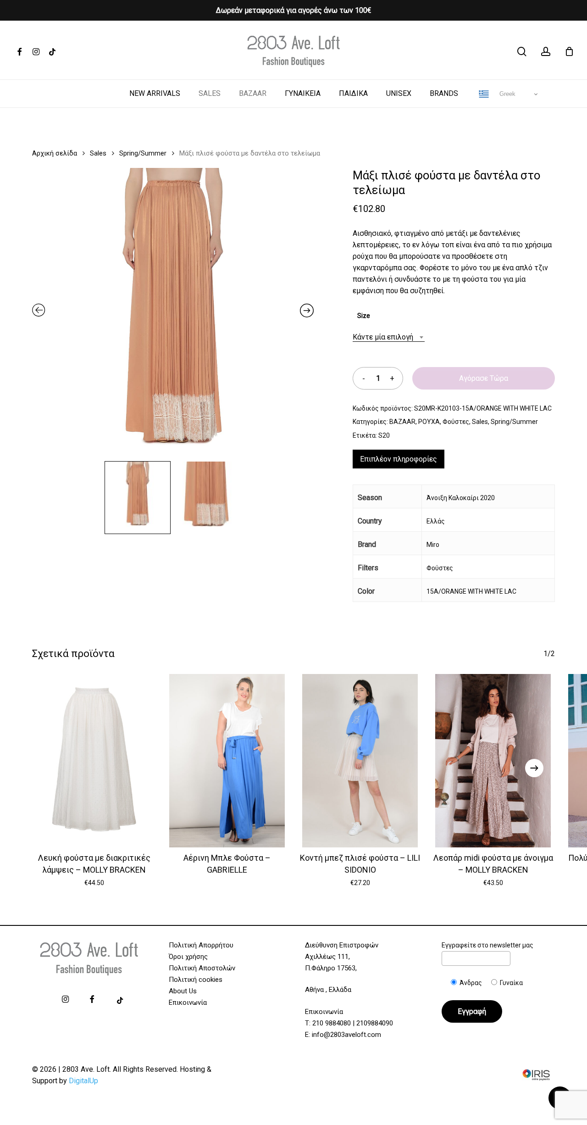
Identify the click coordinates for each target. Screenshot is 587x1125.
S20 (384, 435)
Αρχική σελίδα (54, 153)
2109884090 (374, 1023)
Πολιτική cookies (195, 979)
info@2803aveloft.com (346, 1034)
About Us (183, 991)
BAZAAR (402, 421)
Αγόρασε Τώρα (483, 378)
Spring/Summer (142, 153)
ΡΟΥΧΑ (429, 421)
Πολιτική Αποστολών (202, 968)
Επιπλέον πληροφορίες (398, 459)
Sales (98, 153)
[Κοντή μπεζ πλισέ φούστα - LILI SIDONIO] (360, 760)
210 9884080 (331, 1023)
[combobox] (389, 337)
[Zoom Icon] (173, 312)
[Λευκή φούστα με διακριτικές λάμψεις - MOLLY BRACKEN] (94, 760)
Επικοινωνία (188, 1002)
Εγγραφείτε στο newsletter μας (487, 945)
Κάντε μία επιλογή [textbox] (383, 337)
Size (363, 315)
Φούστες (456, 421)
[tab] (398, 459)
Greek (506, 93)
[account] (545, 51)
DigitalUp (83, 1080)
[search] (521, 51)
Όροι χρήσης (188, 956)
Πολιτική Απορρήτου (201, 945)
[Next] (534, 768)
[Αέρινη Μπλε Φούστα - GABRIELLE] (227, 760)
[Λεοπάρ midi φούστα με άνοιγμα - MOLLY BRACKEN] (493, 760)
